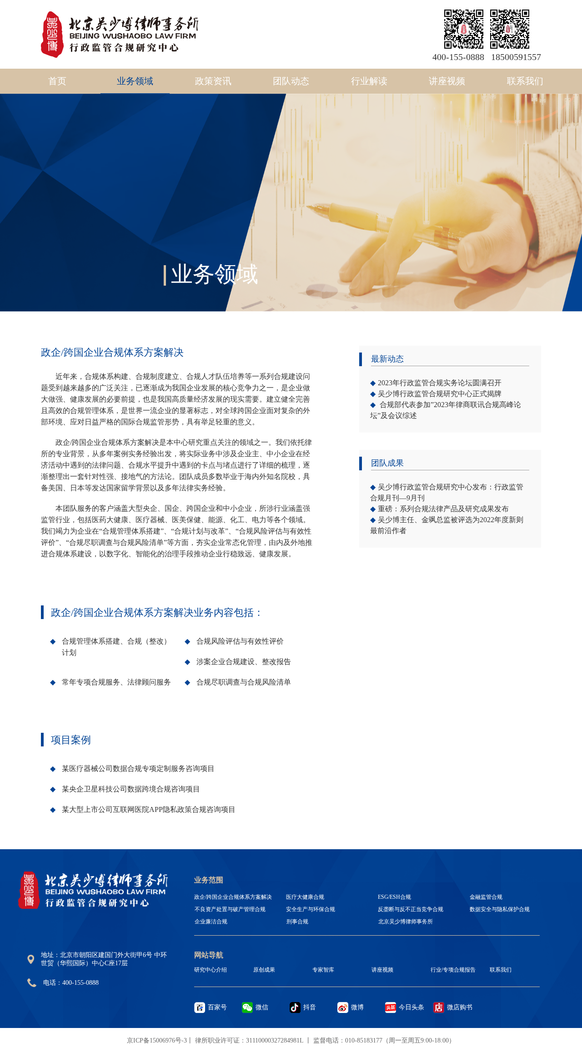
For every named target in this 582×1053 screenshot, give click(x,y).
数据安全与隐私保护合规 (500, 909)
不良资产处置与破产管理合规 (230, 909)
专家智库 (323, 970)
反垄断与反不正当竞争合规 (410, 909)
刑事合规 (297, 921)
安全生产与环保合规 (310, 909)
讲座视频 (447, 81)
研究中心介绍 (210, 970)
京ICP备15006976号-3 (157, 1040)
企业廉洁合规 (211, 921)
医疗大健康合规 (305, 897)
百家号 (217, 1007)
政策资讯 (213, 81)
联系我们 (525, 81)
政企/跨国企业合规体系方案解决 (233, 897)
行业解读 (369, 81)
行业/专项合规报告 (453, 970)
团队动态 (291, 81)
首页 (57, 81)
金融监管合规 (486, 897)
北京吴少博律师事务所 (405, 921)
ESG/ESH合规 (394, 897)
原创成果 (264, 970)
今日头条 (411, 1007)
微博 (357, 1007)
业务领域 (135, 81)
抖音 (309, 1007)
